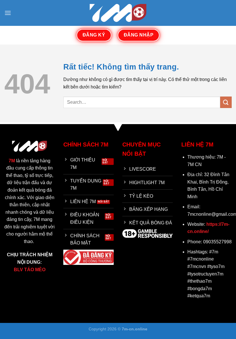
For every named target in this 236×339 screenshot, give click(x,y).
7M (12, 160)
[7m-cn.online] (118, 13)
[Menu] (7, 13)
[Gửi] (226, 102)
